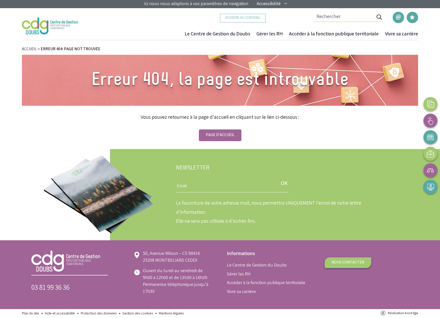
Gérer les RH (269, 34)
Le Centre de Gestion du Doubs (217, 34)
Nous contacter (348, 263)
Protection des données (99, 313)
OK (284, 183)
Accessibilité (269, 4)
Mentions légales (171, 313)
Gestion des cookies (137, 313)
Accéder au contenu (242, 18)
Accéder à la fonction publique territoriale (334, 34)
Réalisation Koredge (403, 313)
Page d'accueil (220, 135)
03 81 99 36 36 (50, 288)
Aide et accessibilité (60, 313)
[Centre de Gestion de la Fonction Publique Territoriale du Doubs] (50, 25)
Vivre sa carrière (401, 34)
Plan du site (30, 313)
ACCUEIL (29, 49)
